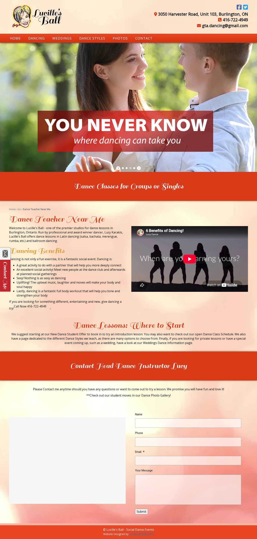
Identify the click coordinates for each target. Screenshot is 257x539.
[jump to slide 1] (123, 168)
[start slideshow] (118, 168)
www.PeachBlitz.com (141, 534)
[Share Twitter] (245, 7)
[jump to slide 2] (126, 168)
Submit (141, 511)
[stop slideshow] (138, 168)
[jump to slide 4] (134, 168)
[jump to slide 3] (130, 168)
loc (19, 209)
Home (12, 209)
